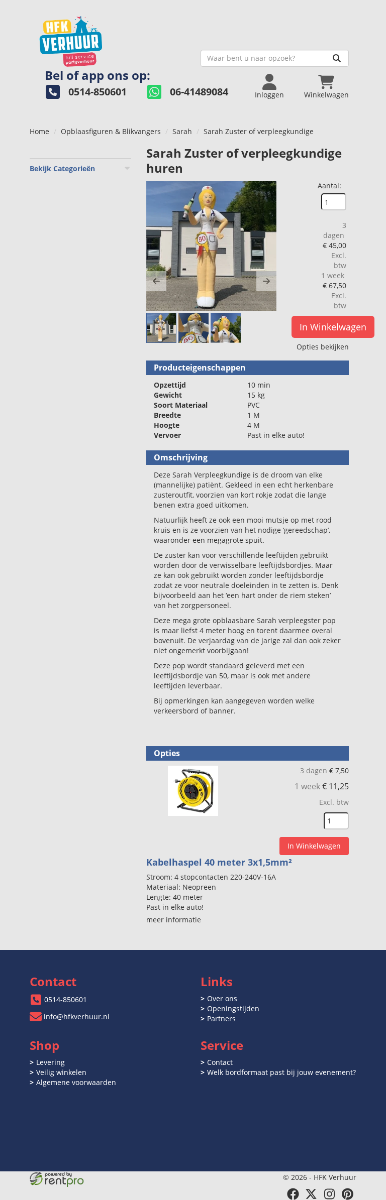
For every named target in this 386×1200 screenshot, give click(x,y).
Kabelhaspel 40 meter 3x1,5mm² (219, 862)
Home (39, 131)
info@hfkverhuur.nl (77, 1016)
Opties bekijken (323, 346)
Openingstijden (233, 1008)
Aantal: (329, 185)
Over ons (222, 998)
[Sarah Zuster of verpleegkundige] (211, 246)
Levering (50, 1062)
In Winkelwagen (333, 327)
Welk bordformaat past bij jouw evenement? (281, 1072)
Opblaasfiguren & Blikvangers (111, 131)
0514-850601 (65, 999)
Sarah (182, 131)
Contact (220, 1062)
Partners (221, 1018)
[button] (156, 281)
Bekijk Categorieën (62, 168)
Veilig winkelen (61, 1072)
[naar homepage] (111, 38)
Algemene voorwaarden (76, 1082)
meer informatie (173, 919)
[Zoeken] (337, 58)
